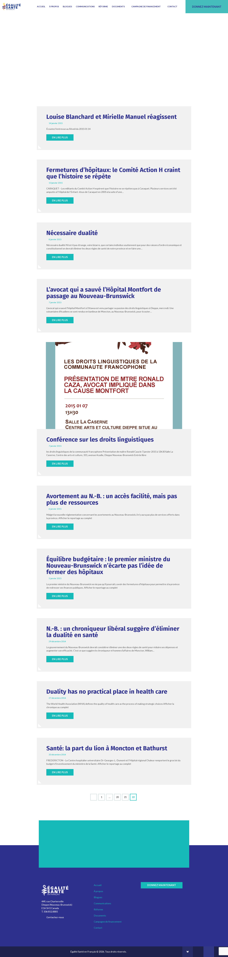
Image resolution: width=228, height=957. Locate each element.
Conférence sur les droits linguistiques (100, 439)
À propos (54, 6)
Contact (172, 6)
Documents (118, 6)
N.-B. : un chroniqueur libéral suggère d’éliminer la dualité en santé (112, 632)
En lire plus (60, 137)
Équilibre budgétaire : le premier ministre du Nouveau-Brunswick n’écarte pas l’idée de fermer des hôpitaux (108, 565)
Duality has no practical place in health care (106, 691)
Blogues (67, 6)
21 (126, 796)
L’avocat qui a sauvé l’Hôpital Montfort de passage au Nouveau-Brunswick (103, 292)
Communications (85, 6)
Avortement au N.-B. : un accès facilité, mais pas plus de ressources (111, 499)
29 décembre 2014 (57, 641)
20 (118, 796)
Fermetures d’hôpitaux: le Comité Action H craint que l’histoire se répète (113, 173)
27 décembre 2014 (57, 698)
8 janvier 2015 (55, 239)
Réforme (103, 6)
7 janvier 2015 (55, 302)
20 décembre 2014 (57, 754)
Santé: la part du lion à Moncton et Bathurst (106, 748)
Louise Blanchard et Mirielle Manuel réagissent (111, 117)
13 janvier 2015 (56, 182)
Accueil (41, 6)
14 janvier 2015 (56, 123)
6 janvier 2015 (55, 509)
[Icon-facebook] (198, 951)
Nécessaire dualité (72, 233)
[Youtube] (208, 951)
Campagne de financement (146, 6)
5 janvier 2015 (55, 578)
